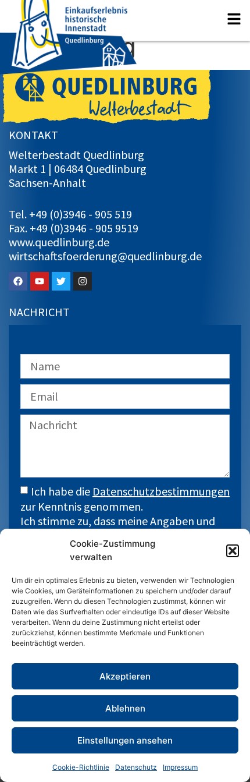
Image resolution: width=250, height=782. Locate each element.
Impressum (180, 767)
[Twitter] (61, 281)
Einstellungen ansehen (125, 740)
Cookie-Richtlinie (80, 767)
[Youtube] (39, 281)
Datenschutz (136, 767)
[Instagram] (82, 281)
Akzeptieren (125, 676)
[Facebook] (18, 281)
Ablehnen (125, 708)
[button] (232, 551)
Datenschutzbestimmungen (161, 491)
